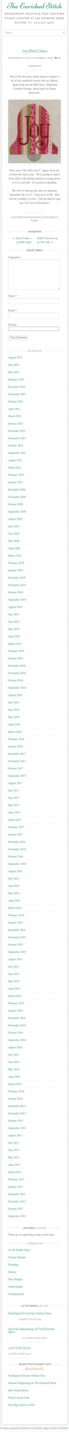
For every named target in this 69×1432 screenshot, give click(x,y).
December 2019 (16, 577)
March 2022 (14, 416)
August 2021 (15, 460)
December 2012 (16, 1194)
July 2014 (13, 1054)
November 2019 (17, 585)
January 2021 (15, 482)
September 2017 (17, 776)
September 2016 (17, 864)
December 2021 (16, 431)
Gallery (12, 1272)
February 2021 (16, 475)
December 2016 (16, 842)
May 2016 (13, 893)
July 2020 (13, 526)
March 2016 (14, 908)
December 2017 (16, 753)
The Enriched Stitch (34, 5)
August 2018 (15, 695)
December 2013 (16, 1106)
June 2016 (13, 886)
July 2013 (13, 1142)
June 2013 (13, 1150)
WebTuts (64, 1427)
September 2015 (17, 952)
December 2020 (16, 489)
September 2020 (17, 511)
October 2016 (15, 856)
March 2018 (14, 731)
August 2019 (15, 607)
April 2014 (14, 1076)
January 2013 (15, 1186)
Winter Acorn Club (18, 1397)
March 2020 (14, 555)
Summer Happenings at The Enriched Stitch (32, 1383)
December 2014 (16, 1018)
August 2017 (15, 783)
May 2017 (13, 805)
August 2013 (15, 1135)
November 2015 (17, 937)
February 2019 (16, 651)
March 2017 (14, 820)
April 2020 (14, 548)
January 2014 (15, 1098)
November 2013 (17, 1113)
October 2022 (15, 401)
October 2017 (15, 768)
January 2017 (15, 834)
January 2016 (15, 922)
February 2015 (16, 1003)
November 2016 (17, 849)
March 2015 (14, 996)
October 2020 (15, 504)
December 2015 (16, 930)
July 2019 (13, 614)
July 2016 (13, 878)
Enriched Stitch (21, 58)
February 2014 (16, 1091)
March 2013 (14, 1172)
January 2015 (15, 1010)
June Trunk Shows (19, 1348)
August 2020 (15, 519)
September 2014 (17, 1040)
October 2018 (15, 680)
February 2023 (16, 379)
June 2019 (13, 621)
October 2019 (15, 592)
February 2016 (16, 915)
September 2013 (17, 1128)
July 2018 (13, 702)
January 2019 (15, 658)
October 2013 (15, 1120)
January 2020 (15, 570)
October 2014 (15, 1032)
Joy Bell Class (34, 50)
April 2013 (14, 1164)
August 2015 (15, 959)
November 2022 (17, 394)
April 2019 (14, 636)
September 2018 (17, 687)
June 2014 (13, 1062)
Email (12, 310)
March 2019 (14, 643)
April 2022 (14, 409)
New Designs (15, 1279)
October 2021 (15, 445)
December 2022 (16, 387)
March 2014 (14, 1084)
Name (12, 296)
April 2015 (14, 988)
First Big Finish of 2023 (21, 1405)
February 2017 (16, 827)
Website (12, 324)
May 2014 (13, 1069)
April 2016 (14, 900)
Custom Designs (17, 1257)
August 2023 (15, 357)
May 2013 (13, 1157)
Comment (14, 257)
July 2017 (13, 790)
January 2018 (15, 746)
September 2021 (17, 453)
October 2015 (15, 944)
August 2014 (15, 1047)
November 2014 (17, 1025)
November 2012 (17, 1201)
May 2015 (13, 981)
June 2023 (13, 365)
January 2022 (15, 423)
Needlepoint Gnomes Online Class (29, 1313)
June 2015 (13, 974)
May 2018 (13, 717)
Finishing (13, 1264)
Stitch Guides (15, 1286)
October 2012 (15, 1208)
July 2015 (13, 966)
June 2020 (13, 533)
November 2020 (17, 497)
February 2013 (16, 1179)
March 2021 (14, 467)
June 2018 (13, 709)
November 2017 (17, 761)
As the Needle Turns (19, 1250)
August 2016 (15, 871)
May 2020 (13, 541)
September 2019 (17, 599)
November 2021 (17, 438)
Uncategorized (16, 1294)
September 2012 (17, 1216)
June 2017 (13, 798)
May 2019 (13, 629)
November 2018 (17, 673)
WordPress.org (27, 1427)
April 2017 (14, 812)
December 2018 (16, 665)
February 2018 (16, 739)
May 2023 (13, 372)
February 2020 (16, 563)
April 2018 (14, 724)
